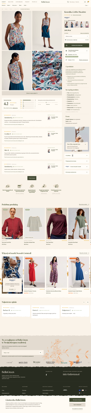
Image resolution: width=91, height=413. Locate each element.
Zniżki (25, 5)
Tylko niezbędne (77, 404)
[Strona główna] (45, 2)
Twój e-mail (6, 352)
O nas (86, 5)
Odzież (8, 5)
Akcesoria (14, 5)
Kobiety (4, 1)
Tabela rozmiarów (84, 33)
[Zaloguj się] (85, 2)
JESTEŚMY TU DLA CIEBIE (56, 193)
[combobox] (76, 1)
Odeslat (40, 352)
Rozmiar (66, 33)
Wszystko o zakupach (20, 193)
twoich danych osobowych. (28, 356)
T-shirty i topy (16, 9)
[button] (86, 224)
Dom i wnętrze (19, 1)
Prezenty (27, 1)
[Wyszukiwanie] (75, 2)
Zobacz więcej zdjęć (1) (31, 93)
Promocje (34, 1)
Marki (20, 5)
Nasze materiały (44, 193)
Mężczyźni (10, 1)
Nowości (3, 5)
